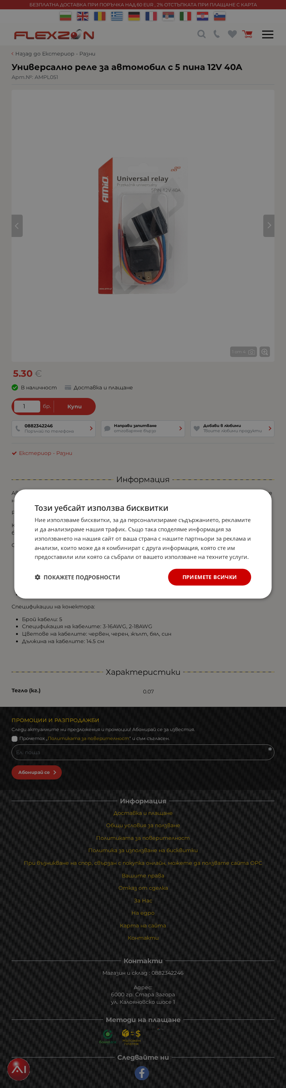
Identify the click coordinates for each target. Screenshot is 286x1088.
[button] (77, 577)
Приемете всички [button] (209, 577)
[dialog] (142, 544)
